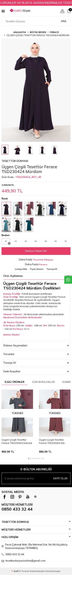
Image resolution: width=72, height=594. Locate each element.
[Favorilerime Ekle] (29, 394)
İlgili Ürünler (14, 381)
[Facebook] (5, 497)
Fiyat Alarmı (36, 269)
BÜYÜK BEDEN (38, 32)
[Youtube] (28, 497)
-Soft (15, 571)
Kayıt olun (60, 478)
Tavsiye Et (51, 269)
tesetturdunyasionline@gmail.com (26, 560)
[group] (36, 90)
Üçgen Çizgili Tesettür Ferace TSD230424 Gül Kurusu (51, 441)
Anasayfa (19, 32)
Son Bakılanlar (43, 381)
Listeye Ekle (21, 269)
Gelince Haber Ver (36, 250)
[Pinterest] (20, 497)
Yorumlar (8, 354)
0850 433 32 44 (17, 509)
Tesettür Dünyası (15, 161)
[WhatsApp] (35, 497)
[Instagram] (12, 497)
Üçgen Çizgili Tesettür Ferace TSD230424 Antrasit (17, 441)
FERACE (54, 32)
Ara (63, 21)
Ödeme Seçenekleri (15, 345)
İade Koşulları (11, 371)
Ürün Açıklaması (13, 276)
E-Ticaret (24, 571)
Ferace (43, 264)
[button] (28, 458)
